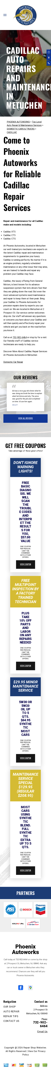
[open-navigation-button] (5, 15)
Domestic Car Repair (13, 362)
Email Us (42, 1031)
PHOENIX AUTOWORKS (18, 122)
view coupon (25, 564)
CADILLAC (12, 132)
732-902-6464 (20, 337)
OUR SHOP (9, 1006)
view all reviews (25, 418)
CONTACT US (11, 1021)
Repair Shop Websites (34, 1047)
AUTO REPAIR (11, 1011)
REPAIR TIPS (10, 1016)
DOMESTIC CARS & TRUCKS (21, 129)
